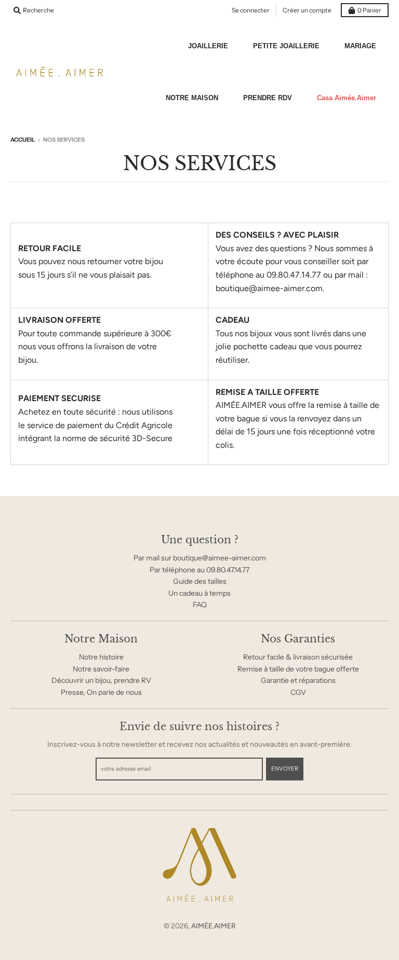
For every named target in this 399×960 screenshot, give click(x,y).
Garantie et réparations (298, 680)
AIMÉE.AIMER (213, 926)
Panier (369, 10)
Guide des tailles (200, 581)
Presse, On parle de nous (101, 692)
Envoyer (284, 768)
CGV (298, 692)
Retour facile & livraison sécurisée (298, 657)
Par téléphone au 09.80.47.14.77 (199, 569)
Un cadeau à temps (199, 593)
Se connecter (251, 10)
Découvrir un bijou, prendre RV (101, 680)
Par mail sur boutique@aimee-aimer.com (200, 558)
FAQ (200, 604)
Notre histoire (101, 657)
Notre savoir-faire (101, 669)
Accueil (22, 139)
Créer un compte (307, 10)
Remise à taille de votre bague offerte (298, 669)
